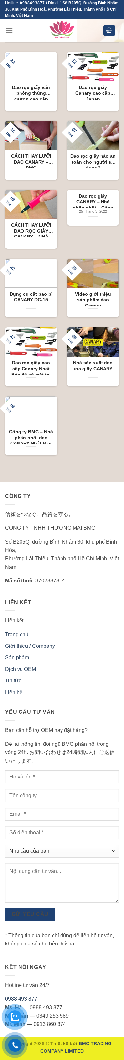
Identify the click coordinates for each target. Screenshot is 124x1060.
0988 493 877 (21, 999)
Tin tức (13, 680)
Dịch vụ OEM (20, 669)
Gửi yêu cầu (30, 914)
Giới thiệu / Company (30, 646)
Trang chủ (16, 634)
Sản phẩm (17, 657)
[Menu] (9, 30)
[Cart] (109, 30)
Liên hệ (13, 692)
